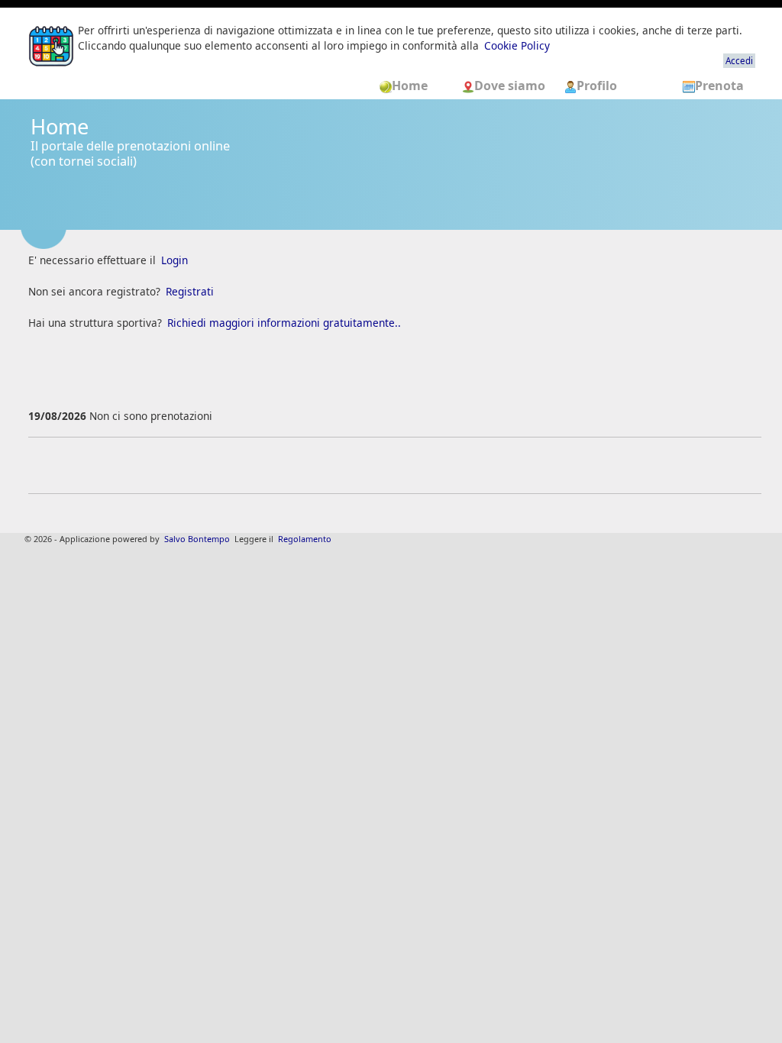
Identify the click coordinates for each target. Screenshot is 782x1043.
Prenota (719, 85)
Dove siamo (511, 85)
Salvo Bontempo (197, 538)
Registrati (190, 291)
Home (415, 85)
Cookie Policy (517, 45)
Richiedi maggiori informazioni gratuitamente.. (284, 322)
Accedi (739, 60)
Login (174, 260)
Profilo (597, 85)
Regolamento (304, 538)
